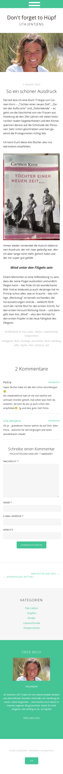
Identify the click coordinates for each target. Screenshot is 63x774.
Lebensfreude (50, 331)
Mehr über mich (31, 717)
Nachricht (11, 461)
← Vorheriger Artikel (18, 576)
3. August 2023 (31, 84)
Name (7, 502)
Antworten (54, 382)
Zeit (47, 345)
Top (31, 761)
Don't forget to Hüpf (31, 17)
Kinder (32, 618)
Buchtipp (25, 340)
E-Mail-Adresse (13, 516)
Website (8, 529)
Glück (47, 340)
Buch (17, 340)
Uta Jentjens (12, 421)
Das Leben (27, 331)
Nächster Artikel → (45, 573)
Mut (31, 345)
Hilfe (16, 345)
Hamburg (56, 340)
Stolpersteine (31, 335)
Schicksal (39, 345)
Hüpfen (38, 331)
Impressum (34, 750)
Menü (31, 4)
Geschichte (37, 340)
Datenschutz (47, 750)
